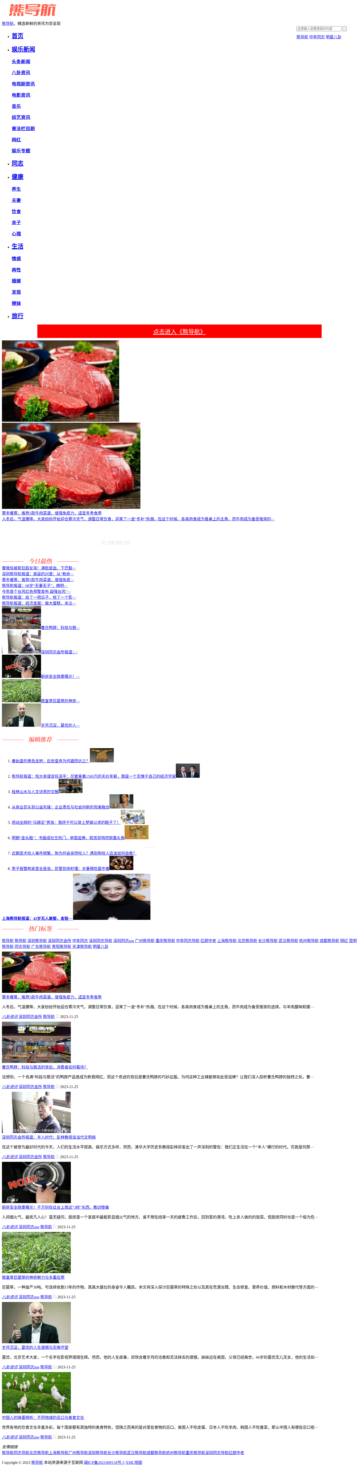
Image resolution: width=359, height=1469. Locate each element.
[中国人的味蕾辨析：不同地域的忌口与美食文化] (36, 1412)
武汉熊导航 (288, 941)
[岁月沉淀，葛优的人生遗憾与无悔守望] (36, 1342)
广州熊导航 (145, 941)
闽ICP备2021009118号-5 (104, 1462)
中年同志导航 (188, 941)
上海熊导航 (227, 941)
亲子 (16, 222)
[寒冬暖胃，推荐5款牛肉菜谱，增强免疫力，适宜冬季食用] (36, 991)
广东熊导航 (41, 946)
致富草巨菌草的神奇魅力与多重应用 (33, 1277)
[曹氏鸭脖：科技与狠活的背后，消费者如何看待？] (36, 1062)
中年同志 (317, 37)
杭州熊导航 (309, 941)
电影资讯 (21, 95)
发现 (16, 292)
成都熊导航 (329, 941)
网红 (16, 139)
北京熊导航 (247, 941)
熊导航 (8, 23)
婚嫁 (16, 280)
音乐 (16, 106)
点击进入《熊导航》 (179, 332)
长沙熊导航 (268, 941)
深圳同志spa (123, 941)
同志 (17, 163)
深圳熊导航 (37, 941)
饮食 (16, 211)
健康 (17, 177)
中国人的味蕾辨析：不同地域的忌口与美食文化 (43, 1418)
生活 (17, 246)
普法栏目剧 (23, 128)
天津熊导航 (82, 946)
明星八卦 (333, 37)
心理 (16, 233)
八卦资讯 (21, 72)
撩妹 (16, 303)
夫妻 (16, 200)
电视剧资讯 (23, 83)
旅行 (17, 316)
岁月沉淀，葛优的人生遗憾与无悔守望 (35, 1347)
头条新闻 (21, 61)
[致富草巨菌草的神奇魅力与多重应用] (36, 1272)
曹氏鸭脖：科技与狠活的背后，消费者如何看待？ (45, 1067)
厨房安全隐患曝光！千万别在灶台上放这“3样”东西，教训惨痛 (55, 1207)
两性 (16, 270)
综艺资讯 (21, 117)
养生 (16, 189)
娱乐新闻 (23, 49)
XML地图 (134, 1462)
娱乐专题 (21, 150)
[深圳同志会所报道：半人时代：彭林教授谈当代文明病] (36, 1132)
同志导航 (22, 946)
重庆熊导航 (165, 941)
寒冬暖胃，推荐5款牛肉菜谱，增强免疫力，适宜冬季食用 (52, 997)
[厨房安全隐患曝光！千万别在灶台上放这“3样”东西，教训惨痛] (36, 1202)
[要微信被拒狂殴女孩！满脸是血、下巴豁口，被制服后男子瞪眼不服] (115, 562)
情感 (16, 258)
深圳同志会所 (59, 941)
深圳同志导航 (100, 941)
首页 (17, 36)
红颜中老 (208, 941)
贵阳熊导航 (61, 946)
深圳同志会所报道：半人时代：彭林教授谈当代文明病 (49, 1137)
